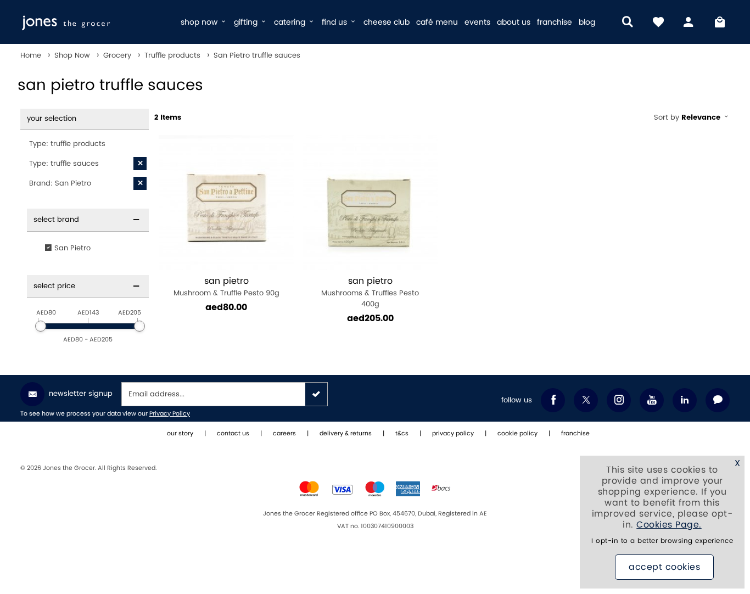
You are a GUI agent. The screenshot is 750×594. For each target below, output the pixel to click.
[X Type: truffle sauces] (140, 163)
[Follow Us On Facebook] (553, 400)
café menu (437, 22)
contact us (233, 434)
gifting (247, 22)
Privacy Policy (169, 414)
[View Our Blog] (718, 400)
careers (284, 434)
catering (290, 22)
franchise (554, 22)
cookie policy (517, 434)
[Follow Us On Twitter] (586, 400)
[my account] (689, 22)
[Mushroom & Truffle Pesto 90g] (226, 202)
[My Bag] (719, 22)
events (477, 22)
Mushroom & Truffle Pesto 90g (226, 286)
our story (180, 434)
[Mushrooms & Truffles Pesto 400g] (370, 202)
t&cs (401, 434)
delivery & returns (346, 434)
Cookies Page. (669, 525)
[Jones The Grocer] (96, 22)
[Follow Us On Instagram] (619, 400)
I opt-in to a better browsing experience (662, 541)
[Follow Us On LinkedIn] (685, 400)
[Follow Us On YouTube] (652, 400)
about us (513, 22)
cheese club (386, 22)
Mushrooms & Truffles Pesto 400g (370, 292)
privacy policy (453, 434)
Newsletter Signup (81, 394)
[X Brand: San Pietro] (140, 183)
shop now (200, 22)
